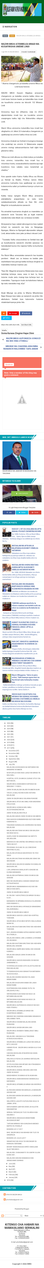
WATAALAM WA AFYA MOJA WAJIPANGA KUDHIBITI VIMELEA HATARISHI (25, 548)
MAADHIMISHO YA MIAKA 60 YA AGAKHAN (22, 1075)
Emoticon (9, 364)
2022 (9, 734)
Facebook (26, 313)
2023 (9, 731)
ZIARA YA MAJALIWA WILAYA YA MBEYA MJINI (23, 790)
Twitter (7, 318)
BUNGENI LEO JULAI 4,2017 (16, 1138)
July (10, 764)
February (12, 1174)
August (11, 762)
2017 (9, 748)
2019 (9, 742)
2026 (9, 723)
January (12, 1177)
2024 (9, 729)
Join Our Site (23, 493)
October (12, 756)
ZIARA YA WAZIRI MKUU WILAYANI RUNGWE (22, 798)
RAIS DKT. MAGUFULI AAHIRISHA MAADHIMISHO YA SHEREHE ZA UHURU (25, 644)
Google (14, 313)
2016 (9, 1180)
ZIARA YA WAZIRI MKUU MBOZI (18, 892)
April (10, 1169)
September (13, 759)
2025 (9, 726)
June (10, 1164)
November (12, 753)
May (10, 1166)
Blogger (26, 1209)
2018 (9, 745)
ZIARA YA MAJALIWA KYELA (17, 813)
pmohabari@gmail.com (14, 1200)
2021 (9, 737)
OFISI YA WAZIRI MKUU (14, 1195)
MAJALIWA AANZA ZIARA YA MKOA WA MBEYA (24, 816)
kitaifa (12, 36)
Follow (23, 512)
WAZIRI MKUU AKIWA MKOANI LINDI (19, 1027)
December (12, 751)
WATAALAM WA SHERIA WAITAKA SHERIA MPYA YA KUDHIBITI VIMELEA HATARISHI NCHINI (25, 567)
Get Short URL (26, 325)
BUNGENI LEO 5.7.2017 (15, 1129)
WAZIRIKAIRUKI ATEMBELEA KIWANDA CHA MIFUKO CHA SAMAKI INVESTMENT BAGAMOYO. (26, 660)
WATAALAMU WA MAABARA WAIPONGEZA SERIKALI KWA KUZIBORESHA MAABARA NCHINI (25, 586)
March (11, 1172)
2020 (9, 740)
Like (10, 512)
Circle (36, 512)
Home (5, 36)
